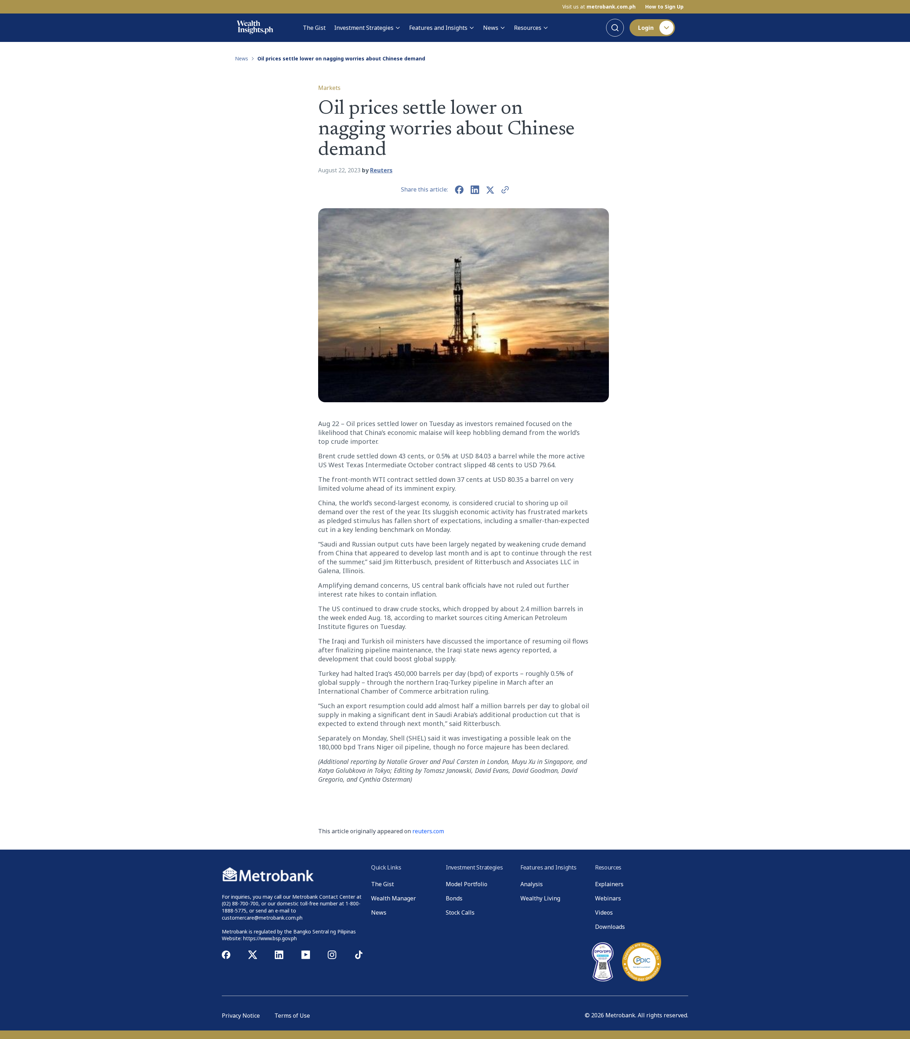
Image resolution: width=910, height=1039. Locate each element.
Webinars (608, 898)
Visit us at (599, 6)
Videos (604, 912)
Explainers (609, 884)
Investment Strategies (364, 28)
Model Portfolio (466, 884)
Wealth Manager (393, 898)
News (490, 28)
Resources (527, 28)
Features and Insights (438, 28)
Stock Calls (460, 912)
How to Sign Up (664, 6)
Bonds (454, 898)
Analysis (531, 884)
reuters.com (428, 831)
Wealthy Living (540, 898)
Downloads (610, 927)
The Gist (314, 28)
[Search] (615, 28)
